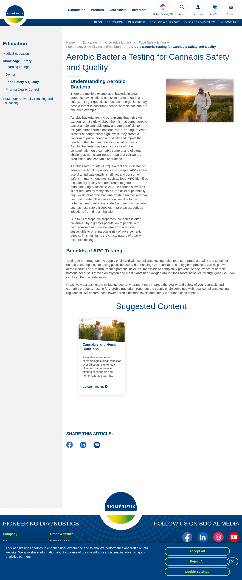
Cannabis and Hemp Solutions (99, 346)
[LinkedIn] (83, 447)
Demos (11, 74)
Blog (98, 22)
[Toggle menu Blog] (103, 23)
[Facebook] (69, 447)
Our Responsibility (199, 22)
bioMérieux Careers (60, 540)
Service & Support (165, 22)
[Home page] (15, 14)
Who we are (229, 22)
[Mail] (97, 447)
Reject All (197, 561)
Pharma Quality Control (22, 89)
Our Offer (136, 22)
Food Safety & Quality (22, 82)
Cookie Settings (197, 571)
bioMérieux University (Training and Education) (28, 101)
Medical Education (16, 53)
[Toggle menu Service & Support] (181, 23)
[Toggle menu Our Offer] (146, 23)
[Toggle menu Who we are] (240, 23)
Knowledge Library (17, 61)
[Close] (232, 561)
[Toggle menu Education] (125, 23)
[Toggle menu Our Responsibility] (217, 23)
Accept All (197, 551)
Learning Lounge (18, 67)
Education (114, 22)
